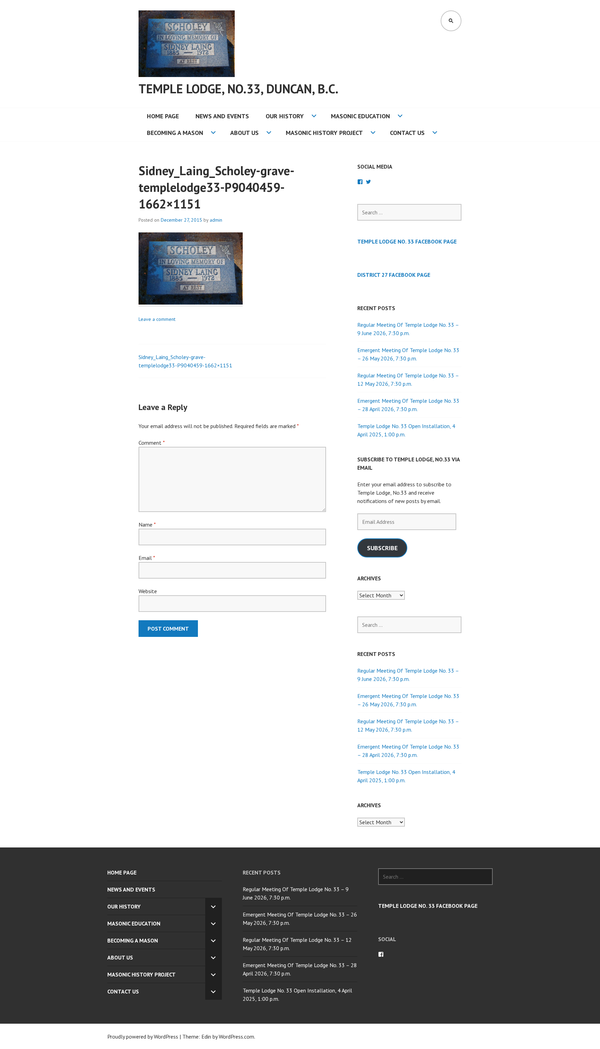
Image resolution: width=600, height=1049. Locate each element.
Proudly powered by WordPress (142, 1036)
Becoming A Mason (175, 133)
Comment (152, 442)
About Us (244, 133)
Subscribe (382, 548)
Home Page (163, 116)
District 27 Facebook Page (393, 274)
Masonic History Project (324, 133)
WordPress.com (236, 1036)
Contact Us (407, 133)
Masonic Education (360, 116)
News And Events (222, 116)
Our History (285, 116)
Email (147, 557)
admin (216, 220)
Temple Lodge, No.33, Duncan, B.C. (239, 88)
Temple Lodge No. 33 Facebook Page (407, 241)
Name (147, 524)
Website (148, 591)
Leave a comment (157, 319)
